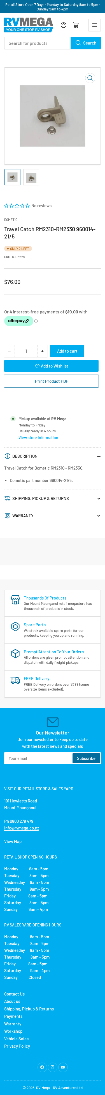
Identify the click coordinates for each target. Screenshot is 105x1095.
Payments (13, 1016)
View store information (38, 437)
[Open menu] (94, 25)
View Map (13, 841)
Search (89, 42)
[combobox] (52, 43)
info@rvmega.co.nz (21, 827)
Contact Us (14, 993)
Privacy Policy (17, 1045)
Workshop (13, 1031)
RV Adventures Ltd (68, 1087)
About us (12, 1001)
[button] (17, 205)
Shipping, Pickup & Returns (29, 1008)
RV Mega (43, 1087)
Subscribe (86, 758)
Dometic (10, 220)
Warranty (12, 1023)
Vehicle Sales (16, 1038)
